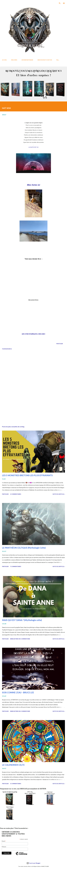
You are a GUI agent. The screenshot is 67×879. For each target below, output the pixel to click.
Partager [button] (59, 343)
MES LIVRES (14, 60)
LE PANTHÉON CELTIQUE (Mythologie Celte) (24, 547)
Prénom (4, 846)
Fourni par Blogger (34, 863)
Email (4, 841)
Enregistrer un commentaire (20, 639)
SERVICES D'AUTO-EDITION (45, 60)
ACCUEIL (4, 60)
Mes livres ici (33, 185)
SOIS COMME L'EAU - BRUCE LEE (18, 692)
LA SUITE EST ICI (33, 147)
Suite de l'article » (59, 494)
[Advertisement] (33, 408)
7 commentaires (15, 566)
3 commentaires (15, 783)
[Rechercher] (60, 3)
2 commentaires (15, 494)
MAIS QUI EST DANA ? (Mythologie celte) (22, 620)
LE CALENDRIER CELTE (13, 765)
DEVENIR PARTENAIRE (27, 60)
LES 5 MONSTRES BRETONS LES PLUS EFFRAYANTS (27, 475)
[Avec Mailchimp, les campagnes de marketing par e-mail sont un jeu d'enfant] (21, 855)
